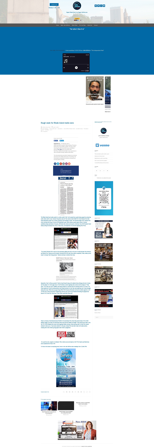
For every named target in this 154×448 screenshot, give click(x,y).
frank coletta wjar (53, 128)
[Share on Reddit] (81, 392)
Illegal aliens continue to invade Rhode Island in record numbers (83, 403)
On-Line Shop (82, 25)
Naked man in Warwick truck (87, 111)
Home (57, 25)
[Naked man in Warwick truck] (90, 92)
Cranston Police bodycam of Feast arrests (102, 162)
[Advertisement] (77, 40)
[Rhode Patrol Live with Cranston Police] (108, 80)
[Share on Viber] (75, 392)
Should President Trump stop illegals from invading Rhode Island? (66, 412)
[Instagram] (101, 6)
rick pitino (47, 129)
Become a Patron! (98, 312)
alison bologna (45, 128)
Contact (96, 25)
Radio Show (74, 25)
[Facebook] (96, 6)
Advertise (90, 25)
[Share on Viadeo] (87, 392)
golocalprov (60, 128)
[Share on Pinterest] (69, 392)
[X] (100, 170)
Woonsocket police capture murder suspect (71, 104)
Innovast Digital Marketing (87, 446)
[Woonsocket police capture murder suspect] (71, 88)
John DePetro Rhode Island (69, 128)
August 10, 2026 (84, 109)
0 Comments (45, 131)
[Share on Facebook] (67, 392)
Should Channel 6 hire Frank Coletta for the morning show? (49, 412)
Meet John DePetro (65, 25)
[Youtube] (104, 6)
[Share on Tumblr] (84, 392)
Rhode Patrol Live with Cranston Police (108, 89)
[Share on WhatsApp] (90, 392)
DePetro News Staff (46, 127)
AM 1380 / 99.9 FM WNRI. (57, 50)
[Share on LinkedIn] (72, 392)
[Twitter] (98, 6)
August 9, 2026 (102, 86)
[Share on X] (64, 392)
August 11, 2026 (65, 101)
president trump (79, 128)
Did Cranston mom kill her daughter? (101, 160)
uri (51, 129)
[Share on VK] (78, 392)
